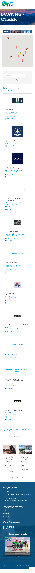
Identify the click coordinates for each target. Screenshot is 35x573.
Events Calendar (21, 429)
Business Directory (11, 429)
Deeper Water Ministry (11, 262)
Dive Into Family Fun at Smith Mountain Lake (24, 461)
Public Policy (7, 513)
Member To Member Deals (16, 430)
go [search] (18, 80)
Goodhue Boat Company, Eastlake (14, 168)
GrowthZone (28, 567)
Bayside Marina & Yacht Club (13, 231)
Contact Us (28, 430)
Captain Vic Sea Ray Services (13, 141)
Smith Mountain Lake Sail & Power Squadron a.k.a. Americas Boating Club (16, 380)
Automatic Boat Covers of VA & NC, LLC (16, 325)
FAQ (4, 511)
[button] (22, 61)
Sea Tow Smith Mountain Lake (13, 410)
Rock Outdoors (9, 109)
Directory (6, 516)
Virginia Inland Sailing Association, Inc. (16, 294)
